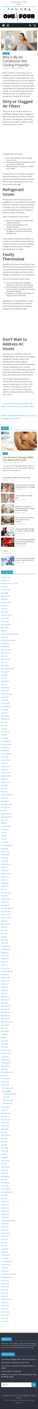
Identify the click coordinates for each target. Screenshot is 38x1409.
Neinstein (4, 1019)
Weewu (3, 1306)
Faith (2, 811)
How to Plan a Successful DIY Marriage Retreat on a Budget (25, 486)
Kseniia (3, 943)
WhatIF (3, 1309)
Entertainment (7, 1094)
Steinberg (4, 1208)
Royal (3, 1138)
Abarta (3, 587)
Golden (3, 870)
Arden (3, 609)
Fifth (2, 823)
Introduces (4, 918)
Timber (3, 1252)
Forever (3, 842)
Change (3, 716)
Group (3, 877)
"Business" (4, 577)
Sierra (3, 1173)
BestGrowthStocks (7, 640)
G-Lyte (3, 861)
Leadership (4, 949)
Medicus (4, 981)
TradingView (5, 1261)
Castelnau (4, 706)
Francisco (4, 851)
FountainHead (5, 845)
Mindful (3, 987)
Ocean (3, 1041)
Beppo (3, 637)
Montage (4, 1006)
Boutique (4, 672)
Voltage (3, 1296)
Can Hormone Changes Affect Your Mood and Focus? (18, 458)
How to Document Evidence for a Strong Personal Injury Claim (18, 417)
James (3, 930)
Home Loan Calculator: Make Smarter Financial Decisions (24, 559)
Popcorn (4, 1085)
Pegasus (4, 1060)
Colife (3, 735)
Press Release (5, 1088)
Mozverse (4, 1009)
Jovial (3, 937)
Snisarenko (4, 1189)
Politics (3, 1082)
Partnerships (5, 1053)
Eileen (3, 792)
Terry (3, 1246)
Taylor (3, 1243)
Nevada (3, 1025)
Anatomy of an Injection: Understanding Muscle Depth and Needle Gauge (24, 508)
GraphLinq (4, 874)
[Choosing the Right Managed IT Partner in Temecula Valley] (7, 528)
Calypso (3, 697)
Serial (3, 1164)
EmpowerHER (5, 795)
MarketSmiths (5, 971)
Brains (3, 675)
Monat (3, 1003)
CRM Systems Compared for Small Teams (16, 478)
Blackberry (4, 659)
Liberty (3, 959)
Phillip (3, 1069)
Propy (3, 1110)
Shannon (4, 1167)
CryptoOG (4, 760)
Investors (4, 924)
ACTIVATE (4, 590)
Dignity (3, 779)
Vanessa (4, 1280)
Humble (3, 896)
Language (4, 946)
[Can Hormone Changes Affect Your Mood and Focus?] (19, 433)
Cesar (3, 713)
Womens (4, 1312)
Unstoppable (5, 1277)
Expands (4, 801)
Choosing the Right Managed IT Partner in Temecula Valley (24, 530)
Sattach (3, 1151)
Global (3, 867)
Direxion (4, 782)
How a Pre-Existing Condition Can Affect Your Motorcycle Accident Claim (17, 405)
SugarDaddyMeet (7, 1220)
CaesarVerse (5, 694)
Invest (3, 921)
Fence (3, 820)
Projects (4, 1091)
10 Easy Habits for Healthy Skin (11, 1371)
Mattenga (4, 978)
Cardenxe (4, 703)
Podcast (3, 1079)
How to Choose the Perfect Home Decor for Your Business (24, 520)
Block (3, 662)
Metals (3, 984)
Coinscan (4, 732)
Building (3, 688)
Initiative (4, 902)
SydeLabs (4, 1233)
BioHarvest (4, 650)
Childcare (4, 719)
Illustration (6, 1100)
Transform (4, 1265)
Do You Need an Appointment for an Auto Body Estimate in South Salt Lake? (25, 541)
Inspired (3, 905)
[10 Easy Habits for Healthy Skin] (7, 495)
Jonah (3, 933)
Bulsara (3, 691)
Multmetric (4, 1012)
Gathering (4, 864)
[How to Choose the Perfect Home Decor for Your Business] (7, 517)
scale (2, 1154)
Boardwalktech (6, 669)
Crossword (4, 754)
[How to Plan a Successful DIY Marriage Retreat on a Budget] (7, 484)
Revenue (4, 1126)
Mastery (3, 974)
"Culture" (4, 580)
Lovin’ (3, 965)
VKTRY (3, 1293)
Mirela (3, 993)
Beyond (3, 647)
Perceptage (5, 1063)
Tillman (3, 1249)
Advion (3, 593)
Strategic (6, 53)
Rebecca (4, 1116)
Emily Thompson (19, 68)
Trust (3, 1268)
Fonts (5, 1097)
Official (3, 1044)
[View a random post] (34, 25)
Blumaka (4, 665)
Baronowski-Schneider (8, 634)
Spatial (3, 1202)
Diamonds (4, 773)
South (3, 1195)
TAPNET (4, 1236)
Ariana (3, 612)
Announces (4, 602)
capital (3, 700)
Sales (3, 1145)
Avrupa (3, 628)
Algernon (4, 596)
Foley (3, 839)
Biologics (4, 653)
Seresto (3, 1161)
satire (3, 1148)
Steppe (3, 1211)
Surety (3, 1227)
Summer (4, 1224)
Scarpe (3, 1157)
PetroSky (4, 1066)
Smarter (3, 1186)
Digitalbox (4, 776)
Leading (3, 952)
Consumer (4, 744)
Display (3, 785)
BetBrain (4, 643)
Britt (2, 678)
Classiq (3, 722)
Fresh (3, 858)
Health (3, 883)
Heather (3, 886)
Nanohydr (4, 1015)
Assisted (4, 621)
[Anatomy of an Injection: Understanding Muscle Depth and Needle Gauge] (7, 505)
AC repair (11, 389)
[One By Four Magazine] (3, 25)
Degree (3, 770)
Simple (3, 1183)
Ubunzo (3, 1271)
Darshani (4, 766)
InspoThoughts (6, 908)
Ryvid (3, 1142)
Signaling (4, 1176)
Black (3, 656)
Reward (3, 1129)
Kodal (3, 940)
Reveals (3, 1123)
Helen (3, 889)
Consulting (4, 741)
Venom (3, 1283)
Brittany (3, 681)
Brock (3, 684)
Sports (3, 1205)
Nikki (2, 1038)
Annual (3, 606)
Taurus (3, 1239)
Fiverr (3, 833)
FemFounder (5, 817)
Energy (3, 798)
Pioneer (3, 1075)
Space (3, 1198)
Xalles (3, 1318)
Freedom (4, 855)
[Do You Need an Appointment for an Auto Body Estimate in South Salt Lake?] (7, 539)
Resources (4, 1120)
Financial (4, 826)
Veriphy (3, 1290)
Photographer (5, 1072)
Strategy (4, 1217)
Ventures (4, 1287)
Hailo (2, 880)
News (5, 453)
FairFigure (4, 807)
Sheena (3, 1170)
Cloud (3, 729)
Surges (3, 1230)
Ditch (3, 788)
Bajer (3, 631)
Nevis (3, 1028)
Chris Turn (19, 462)
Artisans (3, 618)
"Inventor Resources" (8, 583)
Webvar (3, 1302)
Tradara (3, 1258)
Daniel (3, 763)
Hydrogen (4, 899)
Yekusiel (3, 1321)
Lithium (3, 962)
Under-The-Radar (6, 1274)
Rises (3, 1132)
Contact (5, 551)
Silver (3, 1179)
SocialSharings (6, 1192)
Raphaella (4, 1113)
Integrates (4, 911)
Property (4, 1107)
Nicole (3, 1034)
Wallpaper (6, 1103)
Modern (3, 997)
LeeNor (3, 956)
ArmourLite (5, 615)
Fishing (3, 829)
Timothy (4, 1255)
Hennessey (4, 892)
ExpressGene (5, 804)
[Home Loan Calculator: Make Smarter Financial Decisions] (7, 557)
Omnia (3, 1047)
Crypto (3, 757)
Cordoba (4, 751)
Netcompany (5, 1022)
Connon (3, 738)
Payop (3, 1056)
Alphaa (3, 599)
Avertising (4, 624)
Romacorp (4, 1135)
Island (3, 927)
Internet (3, 915)
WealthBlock (5, 1299)
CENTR (3, 710)
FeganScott (5, 814)
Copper (3, 747)
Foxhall (3, 848)
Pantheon (4, 1050)
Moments (4, 1000)
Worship (3, 1315)
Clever (3, 725)
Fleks (2, 836)
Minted (3, 990)
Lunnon (3, 968)
